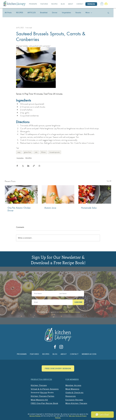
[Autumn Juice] (58, 194)
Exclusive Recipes (74, 400)
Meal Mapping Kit (39, 400)
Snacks (78, 13)
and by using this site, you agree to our (55, 416)
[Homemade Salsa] (94, 194)
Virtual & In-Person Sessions (45, 389)
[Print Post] (39, 166)
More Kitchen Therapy (76, 403)
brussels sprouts (55, 152)
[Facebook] (54, 346)
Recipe (43, 392)
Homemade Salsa (89, 207)
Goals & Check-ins (74, 392)
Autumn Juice (50, 207)
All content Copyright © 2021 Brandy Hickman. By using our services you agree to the (58, 414)
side (36, 152)
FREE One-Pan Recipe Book (44, 403)
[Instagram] (61, 346)
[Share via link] (34, 166)
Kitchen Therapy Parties (42, 396)
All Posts (8, 13)
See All (109, 181)
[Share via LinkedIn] (28, 166)
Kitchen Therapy (39, 385)
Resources (70, 396)
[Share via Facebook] (17, 166)
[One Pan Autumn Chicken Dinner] (21, 194)
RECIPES (19, 13)
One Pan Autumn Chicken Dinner (19, 209)
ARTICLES (32, 13)
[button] (101, 3)
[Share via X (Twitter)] (23, 166)
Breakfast (43, 13)
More (88, 13)
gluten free (27, 152)
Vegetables (66, 13)
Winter (43, 152)
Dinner (54, 13)
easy (19, 152)
